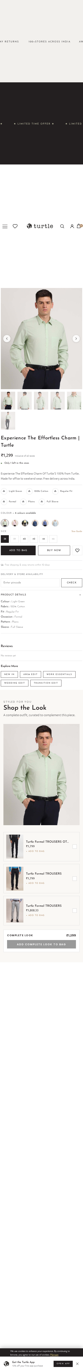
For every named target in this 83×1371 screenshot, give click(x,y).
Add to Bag (18, 550)
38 (5, 539)
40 (24, 539)
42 (33, 539)
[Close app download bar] (78, 1364)
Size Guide (77, 531)
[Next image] (76, 338)
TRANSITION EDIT (46, 683)
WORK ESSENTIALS (59, 674)
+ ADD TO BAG (35, 851)
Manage (54, 1354)
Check (72, 583)
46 (53, 539)
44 (43, 539)
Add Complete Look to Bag (41, 944)
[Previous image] (6, 338)
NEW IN (9, 674)
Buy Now (54, 550)
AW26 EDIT (30, 674)
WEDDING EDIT (14, 683)
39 (14, 539)
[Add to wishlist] (77, 550)
